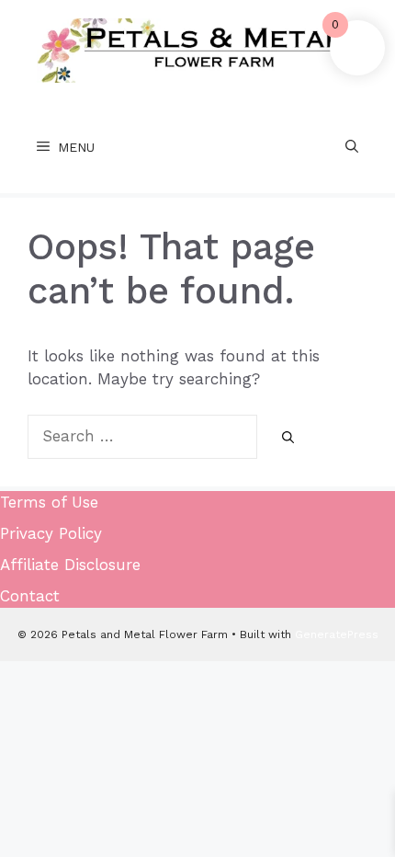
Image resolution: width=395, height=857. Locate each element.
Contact (30, 596)
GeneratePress (336, 634)
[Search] (288, 437)
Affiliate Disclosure (70, 564)
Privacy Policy (51, 533)
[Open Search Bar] (351, 147)
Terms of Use (49, 502)
